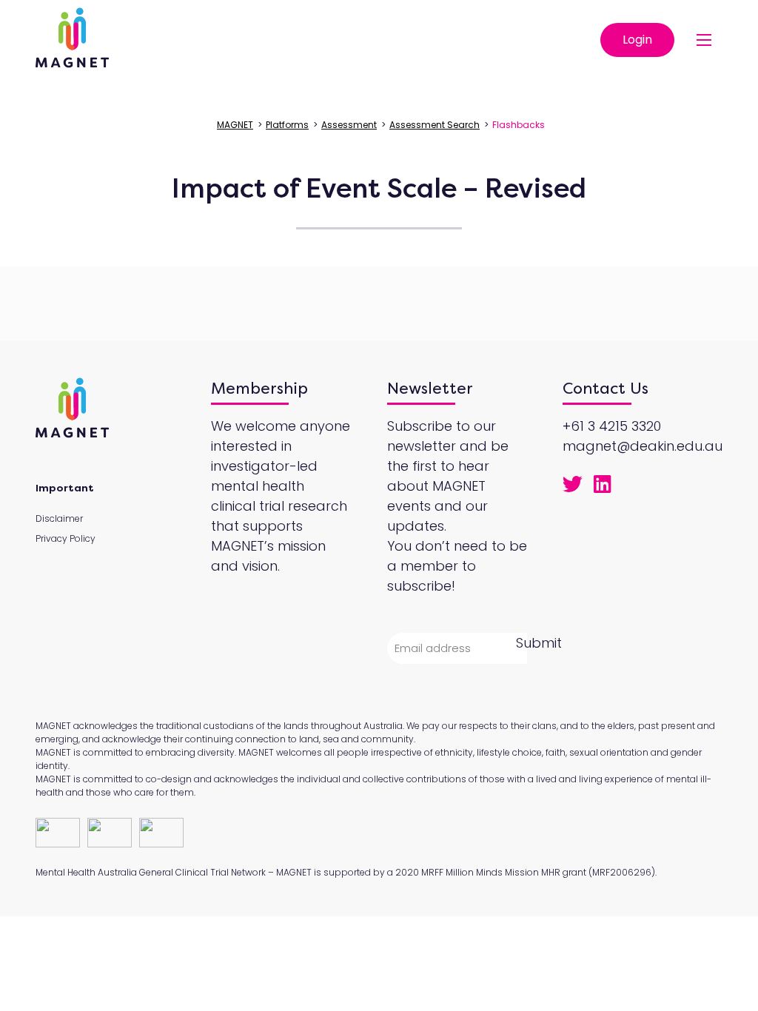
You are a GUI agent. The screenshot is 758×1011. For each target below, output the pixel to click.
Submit (539, 643)
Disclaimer (59, 518)
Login (637, 39)
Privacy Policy (65, 538)
